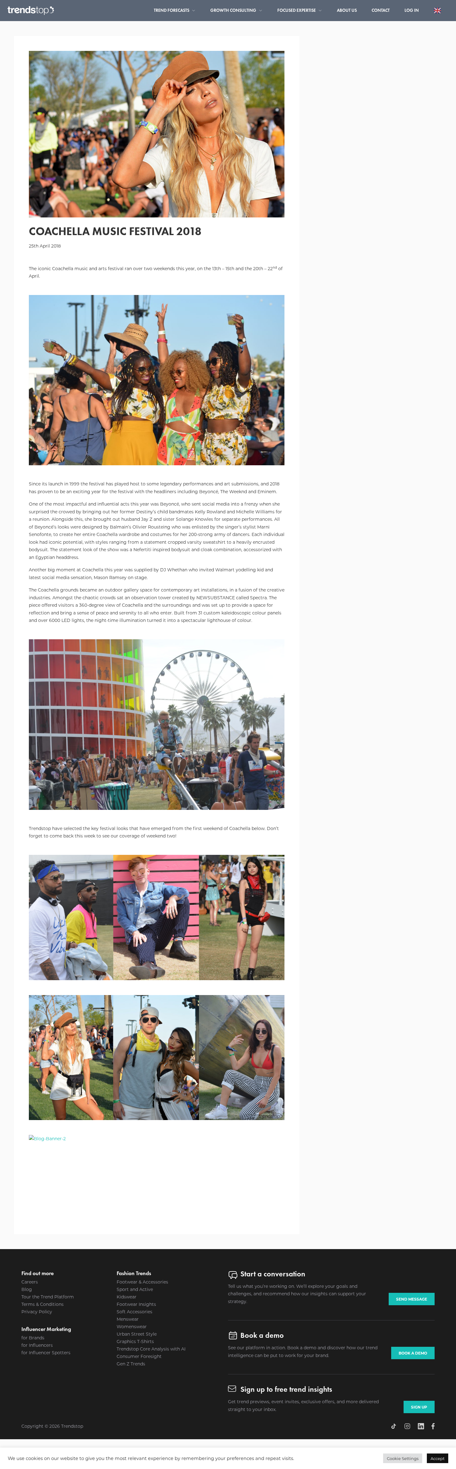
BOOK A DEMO (413, 1353)
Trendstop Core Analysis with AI (151, 1349)
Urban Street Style (137, 1334)
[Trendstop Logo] (30, 10)
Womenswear (132, 1326)
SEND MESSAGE (411, 1299)
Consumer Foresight (139, 1356)
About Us (347, 10)
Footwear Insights (136, 1304)
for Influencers (37, 1345)
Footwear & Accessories (142, 1282)
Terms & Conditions (42, 1304)
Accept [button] (438, 1458)
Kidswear (126, 1297)
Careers (29, 1282)
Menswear (128, 1319)
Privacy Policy (36, 1312)
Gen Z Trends (131, 1364)
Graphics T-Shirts (135, 1341)
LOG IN (412, 10)
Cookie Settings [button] (402, 1458)
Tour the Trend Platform (47, 1297)
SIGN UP (419, 1406)
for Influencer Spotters (45, 1352)
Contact (381, 10)
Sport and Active (135, 1289)
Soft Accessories (134, 1312)
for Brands (32, 1338)
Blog (26, 1289)
